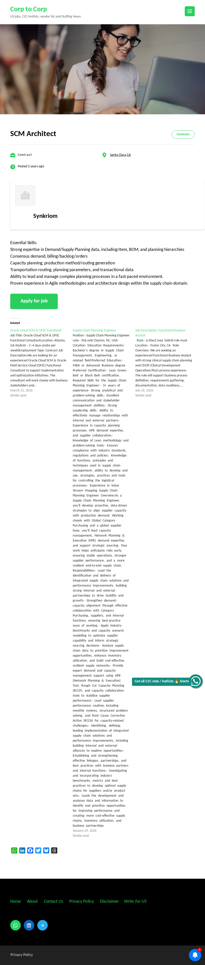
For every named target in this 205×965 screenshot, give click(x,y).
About (33, 901)
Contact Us (53, 901)
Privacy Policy (81, 901)
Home (15, 901)
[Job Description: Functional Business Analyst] (166, 363)
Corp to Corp (28, 9)
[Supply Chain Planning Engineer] (104, 583)
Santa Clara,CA (120, 155)
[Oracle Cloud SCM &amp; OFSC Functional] (41, 363)
